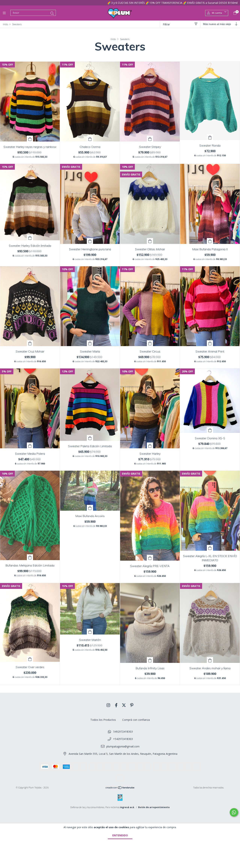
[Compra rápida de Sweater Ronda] (210, 137)
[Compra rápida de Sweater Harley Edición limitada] (30, 237)
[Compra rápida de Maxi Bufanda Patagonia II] (210, 241)
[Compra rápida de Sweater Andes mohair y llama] (210, 660)
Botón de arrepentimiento (154, 807)
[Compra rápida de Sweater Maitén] (90, 632)
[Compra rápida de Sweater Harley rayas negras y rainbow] (30, 138)
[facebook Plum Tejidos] (116, 705)
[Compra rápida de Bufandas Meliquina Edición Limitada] (30, 557)
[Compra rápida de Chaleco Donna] (90, 138)
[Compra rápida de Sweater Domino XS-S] (210, 430)
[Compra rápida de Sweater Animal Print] (210, 343)
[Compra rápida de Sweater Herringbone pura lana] (90, 241)
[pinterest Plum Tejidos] (131, 705)
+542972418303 (123, 739)
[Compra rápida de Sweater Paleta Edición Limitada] (90, 438)
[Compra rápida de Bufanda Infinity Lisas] (150, 660)
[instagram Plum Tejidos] (108, 705)
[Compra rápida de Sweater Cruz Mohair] (30, 343)
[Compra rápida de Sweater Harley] (150, 445)
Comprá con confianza (136, 720)
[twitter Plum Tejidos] (124, 705)
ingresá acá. (127, 807)
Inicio (5, 24)
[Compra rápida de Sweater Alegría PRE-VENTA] (150, 558)
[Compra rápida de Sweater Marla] (90, 343)
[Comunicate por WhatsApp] (234, 812)
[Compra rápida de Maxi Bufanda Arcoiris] (90, 508)
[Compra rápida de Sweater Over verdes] (30, 659)
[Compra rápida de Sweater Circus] (150, 343)
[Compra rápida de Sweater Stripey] (150, 138)
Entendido (120, 835)
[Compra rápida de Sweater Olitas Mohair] (150, 241)
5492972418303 (123, 731)
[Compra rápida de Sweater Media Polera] (30, 445)
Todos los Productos (103, 720)
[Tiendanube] (120, 788)
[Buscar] (52, 13)
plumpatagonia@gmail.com (123, 746)
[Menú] (6, 13)
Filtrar (166, 24)
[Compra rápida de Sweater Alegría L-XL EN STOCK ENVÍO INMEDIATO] (210, 548)
